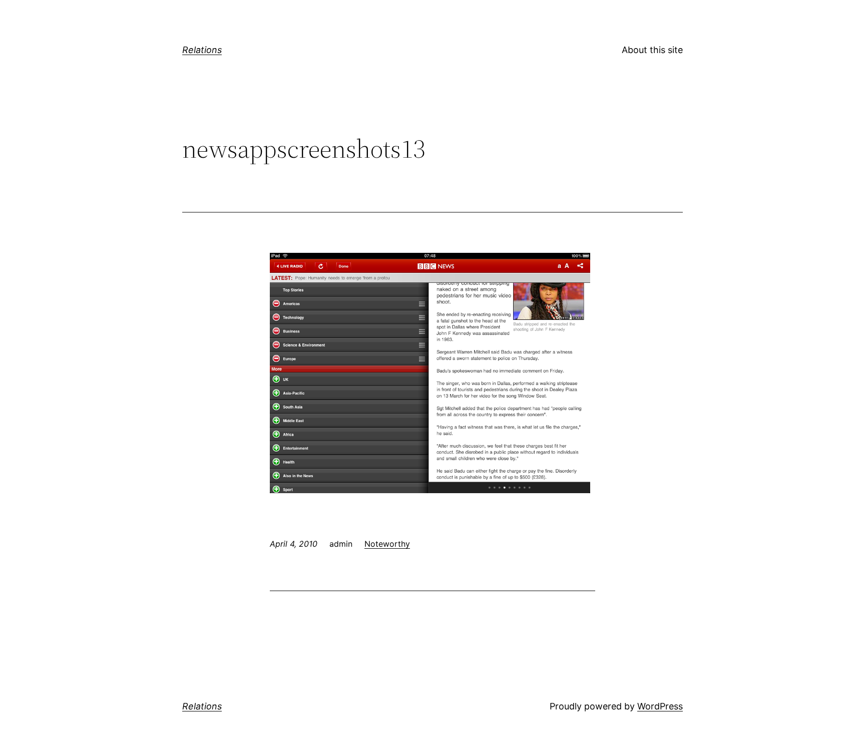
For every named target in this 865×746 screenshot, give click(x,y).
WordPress (660, 706)
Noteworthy (387, 544)
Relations (202, 50)
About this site (652, 50)
